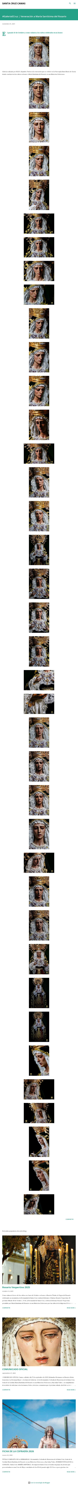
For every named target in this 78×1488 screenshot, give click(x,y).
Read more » (71, 1308)
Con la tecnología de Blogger (40, 1483)
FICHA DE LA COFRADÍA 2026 (18, 1451)
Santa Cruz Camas (13, 3)
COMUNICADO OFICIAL (15, 1369)
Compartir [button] (69, 1219)
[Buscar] (70, 3)
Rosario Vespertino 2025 (16, 1287)
